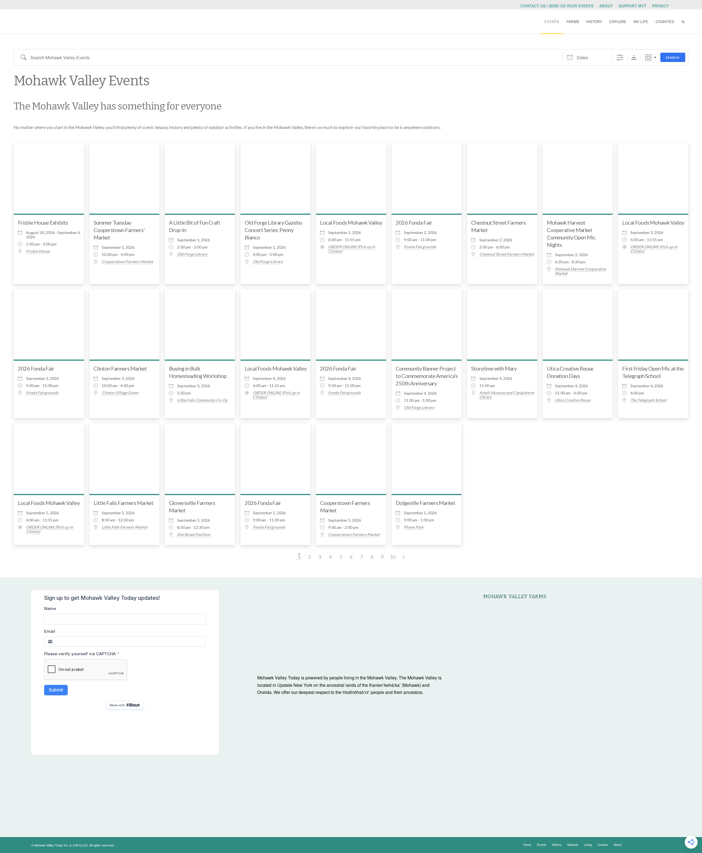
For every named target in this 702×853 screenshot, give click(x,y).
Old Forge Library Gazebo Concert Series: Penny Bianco (273, 230)
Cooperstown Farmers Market (127, 261)
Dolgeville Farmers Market (425, 502)
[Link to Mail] (15, 4)
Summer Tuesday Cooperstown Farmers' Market (119, 230)
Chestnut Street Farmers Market (506, 254)
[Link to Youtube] (24, 4)
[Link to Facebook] (40, 4)
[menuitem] (557, 5)
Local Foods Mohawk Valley (351, 222)
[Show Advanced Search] (619, 57)
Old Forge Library (192, 254)
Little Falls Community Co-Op (202, 400)
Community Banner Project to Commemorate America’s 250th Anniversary (427, 375)
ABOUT (606, 6)
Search (673, 57)
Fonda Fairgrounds (420, 247)
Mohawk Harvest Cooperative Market (580, 271)
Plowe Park (413, 527)
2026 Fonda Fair (414, 222)
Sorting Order (633, 57)
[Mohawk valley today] (55, 22)
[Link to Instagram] (32, 4)
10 (392, 557)
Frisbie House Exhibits (43, 222)
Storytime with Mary (494, 368)
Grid (648, 57)
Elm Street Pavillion (193, 534)
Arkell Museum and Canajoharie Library (506, 395)
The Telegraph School (648, 400)
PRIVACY (660, 6)
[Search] (683, 22)
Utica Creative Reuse (572, 400)
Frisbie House (38, 251)
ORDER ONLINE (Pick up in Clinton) (351, 249)
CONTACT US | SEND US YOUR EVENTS (556, 6)
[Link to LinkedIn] (48, 4)
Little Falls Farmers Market (123, 502)
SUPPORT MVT (632, 6)
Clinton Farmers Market (120, 368)
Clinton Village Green (120, 393)
